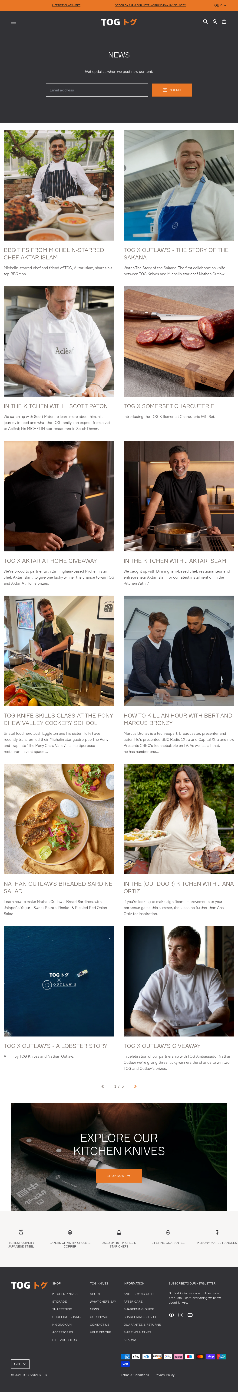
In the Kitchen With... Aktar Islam (175, 560)
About (95, 1294)
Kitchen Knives (64, 1294)
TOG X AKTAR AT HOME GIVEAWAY (50, 560)
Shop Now (115, 1175)
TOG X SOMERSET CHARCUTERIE (169, 406)
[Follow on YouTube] (190, 1316)
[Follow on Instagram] (181, 1316)
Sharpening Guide (139, 1309)
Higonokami (62, 1324)
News (94, 1309)
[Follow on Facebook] (171, 1316)
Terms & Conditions (135, 1375)
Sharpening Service (140, 1317)
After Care (133, 1301)
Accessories (62, 1332)
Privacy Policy (165, 1375)
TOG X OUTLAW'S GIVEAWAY (162, 1045)
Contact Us (99, 1324)
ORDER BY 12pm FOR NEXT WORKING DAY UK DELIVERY (150, 5)
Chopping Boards (67, 1317)
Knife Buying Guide (139, 1294)
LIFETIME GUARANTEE (66, 5)
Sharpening (62, 1309)
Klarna (130, 1340)
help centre (100, 1332)
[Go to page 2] (135, 1086)
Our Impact (99, 1317)
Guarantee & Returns (142, 1324)
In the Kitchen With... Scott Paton (56, 406)
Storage (59, 1301)
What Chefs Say (103, 1301)
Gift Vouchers (64, 1340)
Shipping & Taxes (137, 1332)
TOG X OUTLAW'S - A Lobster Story (55, 1045)
